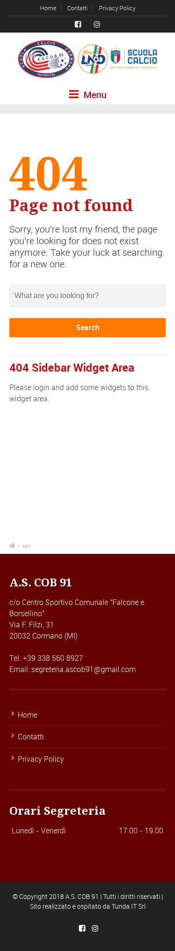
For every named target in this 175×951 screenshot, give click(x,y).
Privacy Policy (117, 8)
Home (48, 8)
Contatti (77, 8)
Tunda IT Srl (129, 906)
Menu (93, 94)
